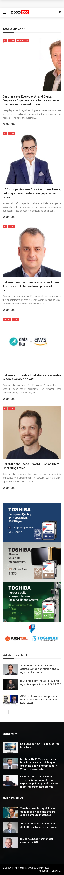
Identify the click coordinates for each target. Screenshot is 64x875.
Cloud (7, 319)
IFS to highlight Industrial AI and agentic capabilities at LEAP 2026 (40, 682)
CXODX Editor (9, 124)
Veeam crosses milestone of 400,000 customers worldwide (38, 825)
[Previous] (5, 712)
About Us (43, 870)
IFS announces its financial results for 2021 (36, 840)
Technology (22, 40)
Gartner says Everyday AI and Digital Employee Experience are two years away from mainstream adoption (31, 100)
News (11, 40)
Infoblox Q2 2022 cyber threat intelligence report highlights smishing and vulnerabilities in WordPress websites (38, 764)
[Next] (10, 712)
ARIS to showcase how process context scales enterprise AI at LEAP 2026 (39, 699)
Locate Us (56, 870)
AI (5, 40)
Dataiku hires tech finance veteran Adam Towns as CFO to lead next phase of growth (31, 286)
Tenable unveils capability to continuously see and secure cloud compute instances (37, 811)
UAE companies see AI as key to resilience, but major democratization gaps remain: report (32, 193)
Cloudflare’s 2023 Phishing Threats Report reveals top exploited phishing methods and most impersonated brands (39, 781)
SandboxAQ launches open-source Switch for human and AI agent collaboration (39, 669)
